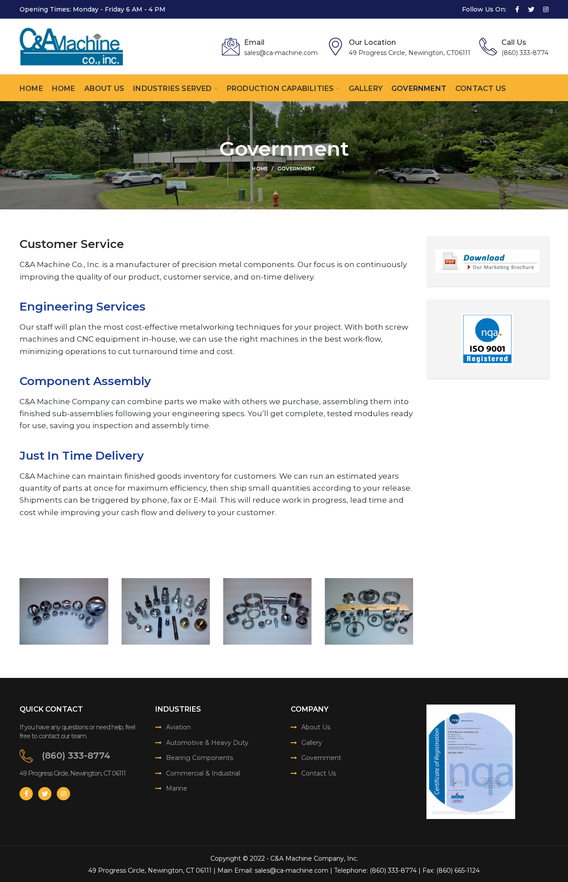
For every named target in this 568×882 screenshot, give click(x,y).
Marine (176, 788)
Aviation (178, 727)
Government (321, 758)
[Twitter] (531, 9)
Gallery (311, 743)
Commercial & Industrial (203, 773)
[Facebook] (517, 9)
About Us (315, 727)
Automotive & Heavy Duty (207, 743)
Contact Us (318, 773)
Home (260, 168)
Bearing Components (199, 758)
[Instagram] (546, 9)
